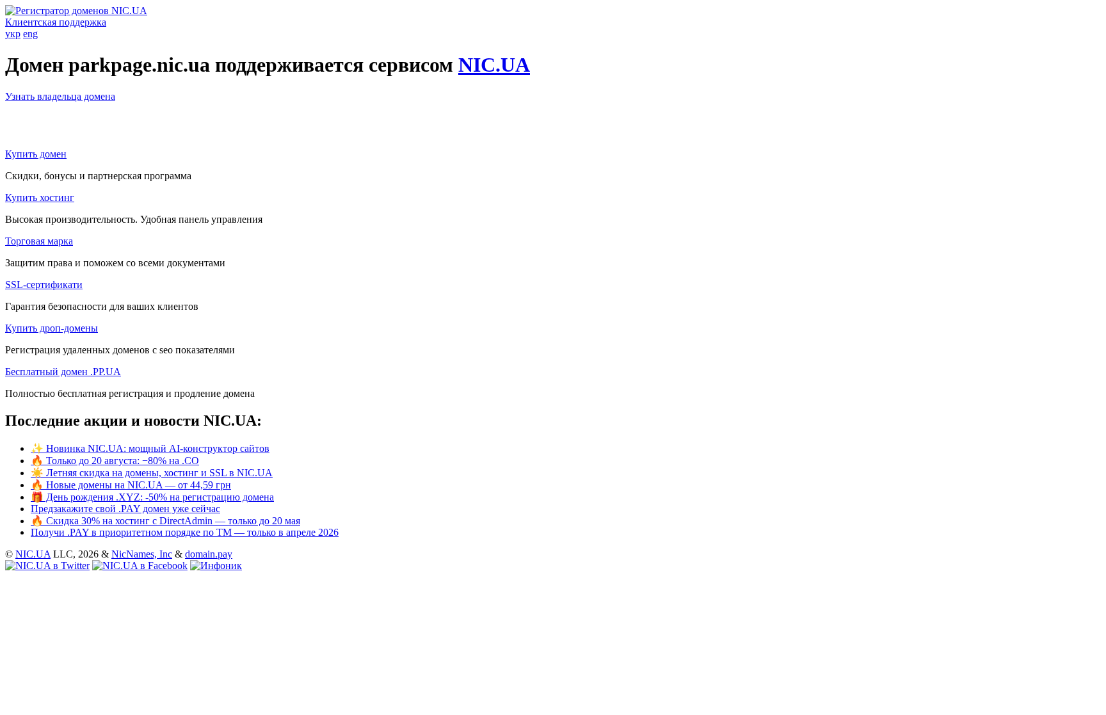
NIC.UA (494, 64)
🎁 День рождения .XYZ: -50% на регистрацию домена (152, 497)
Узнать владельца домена (60, 96)
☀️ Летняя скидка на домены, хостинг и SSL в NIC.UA (152, 472)
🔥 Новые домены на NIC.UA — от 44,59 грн (131, 484)
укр (12, 33)
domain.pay (208, 554)
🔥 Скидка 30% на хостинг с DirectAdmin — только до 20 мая (165, 520)
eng (30, 33)
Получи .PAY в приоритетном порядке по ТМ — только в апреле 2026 (185, 532)
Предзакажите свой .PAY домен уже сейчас (125, 508)
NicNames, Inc (141, 554)
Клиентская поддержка (55, 22)
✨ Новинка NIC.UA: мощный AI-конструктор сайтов (150, 448)
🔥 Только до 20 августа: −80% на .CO (115, 460)
